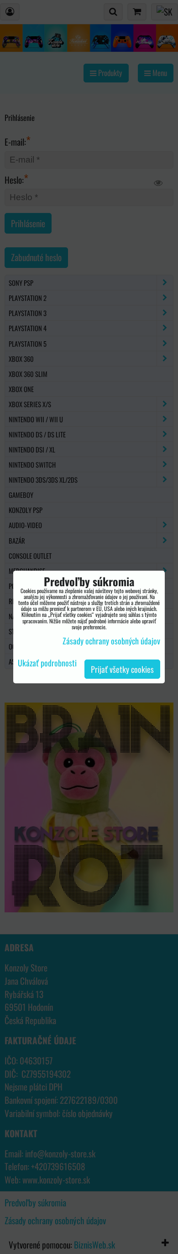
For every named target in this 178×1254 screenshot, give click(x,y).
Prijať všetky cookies (122, 669)
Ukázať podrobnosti (47, 663)
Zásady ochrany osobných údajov (111, 641)
